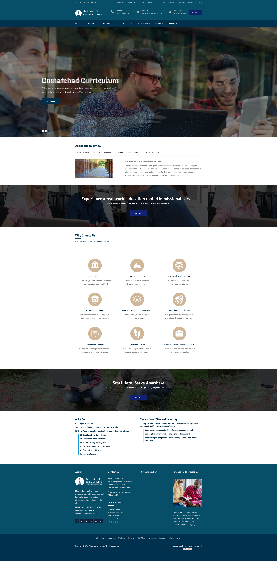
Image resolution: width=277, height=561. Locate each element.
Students (142, 2)
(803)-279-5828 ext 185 (124, 13)
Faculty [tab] (120, 153)
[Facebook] (77, 521)
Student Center (114, 516)
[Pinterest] (96, 521)
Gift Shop (162, 2)
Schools (158, 23)
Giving (200, 2)
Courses (121, 23)
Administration (91, 23)
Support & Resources (139, 23)
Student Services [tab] (134, 153)
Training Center (114, 522)
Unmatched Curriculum (80, 80)
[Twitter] (82, 521)
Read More (51, 101)
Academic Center (114, 509)
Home (77, 23)
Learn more (138, 213)
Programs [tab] (108, 153)
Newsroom (172, 2)
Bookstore (151, 2)
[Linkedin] (87, 521)
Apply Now (195, 12)
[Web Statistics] (187, 549)
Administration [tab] (83, 153)
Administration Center (116, 512)
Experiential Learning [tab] (153, 153)
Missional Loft (150, 471)
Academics (131, 2)
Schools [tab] (96, 153)
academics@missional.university (153, 13)
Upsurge (182, 2)
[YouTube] (100, 521)
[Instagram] (91, 521)
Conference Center (115, 519)
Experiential (172, 23)
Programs (107, 23)
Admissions (120, 2)
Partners (191, 2)
